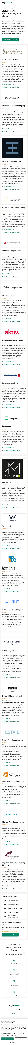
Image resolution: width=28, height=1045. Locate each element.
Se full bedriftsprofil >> (8, 84)
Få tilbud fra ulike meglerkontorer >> (11, 507)
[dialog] (14, 1032)
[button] (25, 2)
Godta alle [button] (7, 1038)
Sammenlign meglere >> (10, 39)
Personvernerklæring (5, 1030)
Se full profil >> (6, 504)
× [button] (26, 1020)
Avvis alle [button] (21, 1038)
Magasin (14, 1013)
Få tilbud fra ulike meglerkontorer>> (11, 87)
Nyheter (14, 1017)
